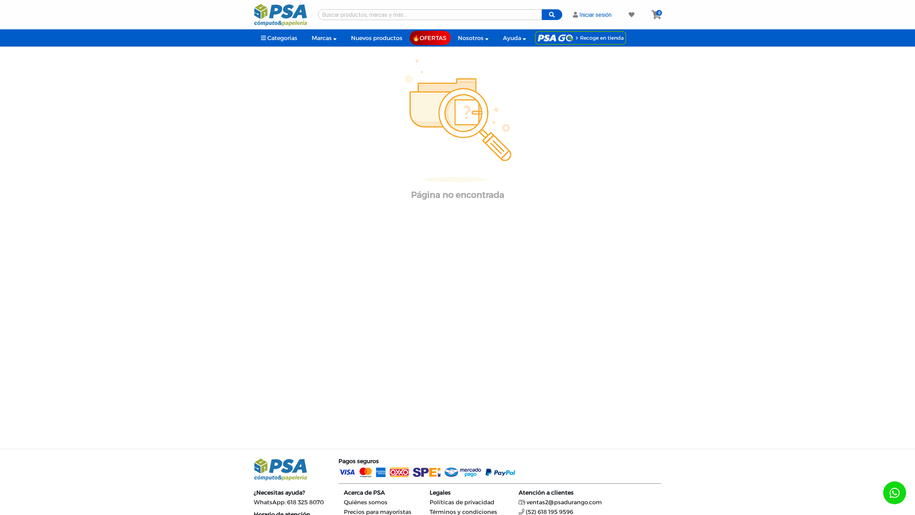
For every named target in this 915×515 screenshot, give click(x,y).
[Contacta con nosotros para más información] (894, 492)
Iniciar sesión (595, 14)
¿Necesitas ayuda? (279, 492)
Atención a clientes (546, 492)
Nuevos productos (376, 38)
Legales (440, 492)
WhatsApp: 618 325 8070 (289, 502)
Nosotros (471, 38)
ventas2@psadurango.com (563, 502)
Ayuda (513, 38)
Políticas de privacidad (462, 502)
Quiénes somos (365, 502)
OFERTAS (433, 38)
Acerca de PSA (364, 492)
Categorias (281, 38)
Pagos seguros (358, 461)
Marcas (322, 38)
